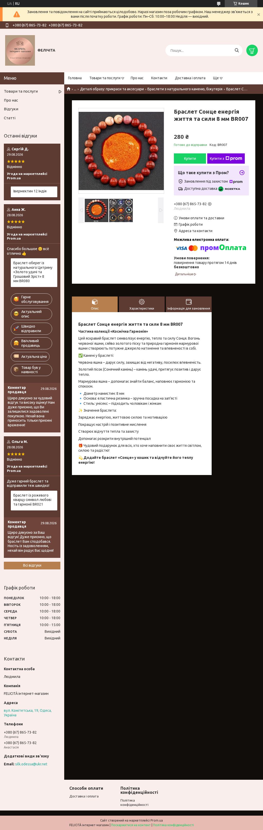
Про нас (137, 78)
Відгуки (11, 109)
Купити (190, 158)
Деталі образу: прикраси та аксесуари (112, 89)
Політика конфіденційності (173, 825)
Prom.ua (157, 820)
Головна (75, 78)
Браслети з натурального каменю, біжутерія (184, 89)
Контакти (159, 78)
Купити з (217, 158)
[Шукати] (236, 50)
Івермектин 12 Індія (29, 191)
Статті (9, 118)
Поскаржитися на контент (131, 825)
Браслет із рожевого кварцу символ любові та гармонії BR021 (32, 499)
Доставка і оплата (190, 78)
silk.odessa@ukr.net (31, 764)
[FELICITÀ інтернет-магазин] (20, 50)
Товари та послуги (104, 78)
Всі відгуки (32, 565)
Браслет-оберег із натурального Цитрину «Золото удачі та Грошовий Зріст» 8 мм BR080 (32, 272)
